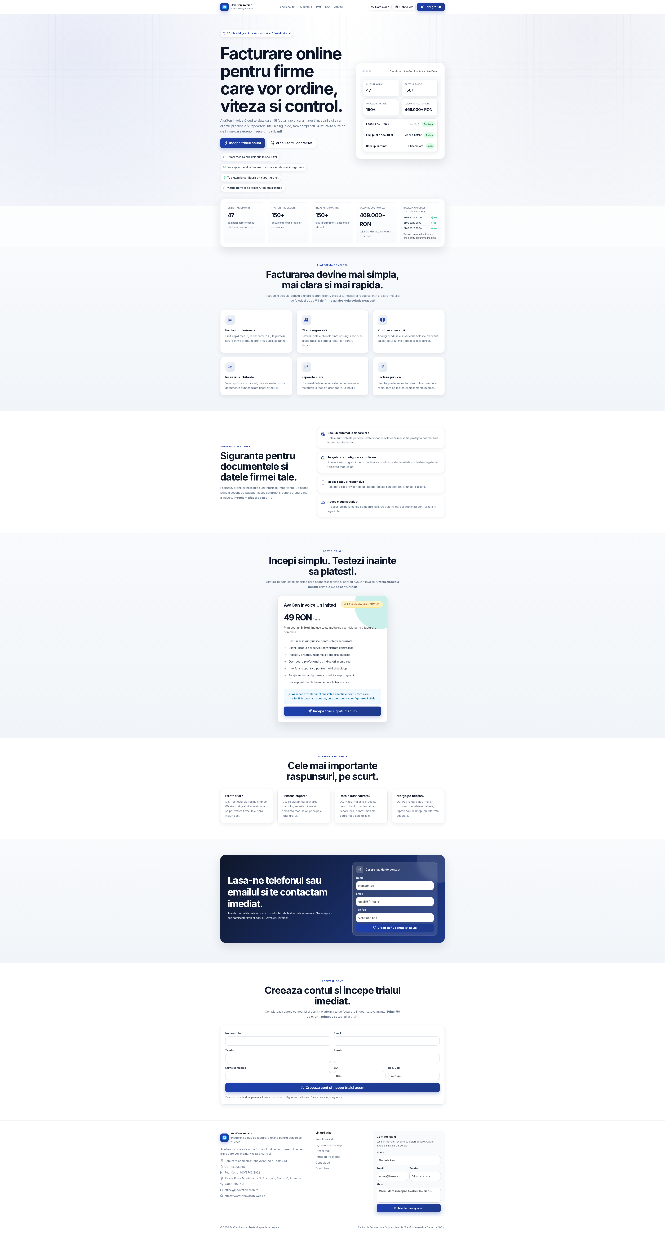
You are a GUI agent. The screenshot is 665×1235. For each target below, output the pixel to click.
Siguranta (306, 6)
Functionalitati (287, 6)
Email (359, 893)
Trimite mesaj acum (410, 1208)
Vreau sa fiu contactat (294, 143)
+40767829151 (234, 1184)
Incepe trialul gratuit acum (335, 711)
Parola (338, 1050)
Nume (359, 877)
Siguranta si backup (329, 1145)
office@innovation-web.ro (241, 1190)
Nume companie (235, 1067)
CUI (336, 1067)
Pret (318, 6)
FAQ (327, 6)
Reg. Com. (394, 1067)
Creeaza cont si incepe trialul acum (335, 1088)
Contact (338, 6)
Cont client (406, 7)
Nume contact (234, 1033)
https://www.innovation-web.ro (244, 1196)
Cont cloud (381, 7)
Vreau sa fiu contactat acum (397, 927)
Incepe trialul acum (245, 143)
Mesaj (380, 1184)
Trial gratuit (432, 7)
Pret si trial (323, 1151)
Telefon (361, 909)
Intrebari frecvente (328, 1156)
